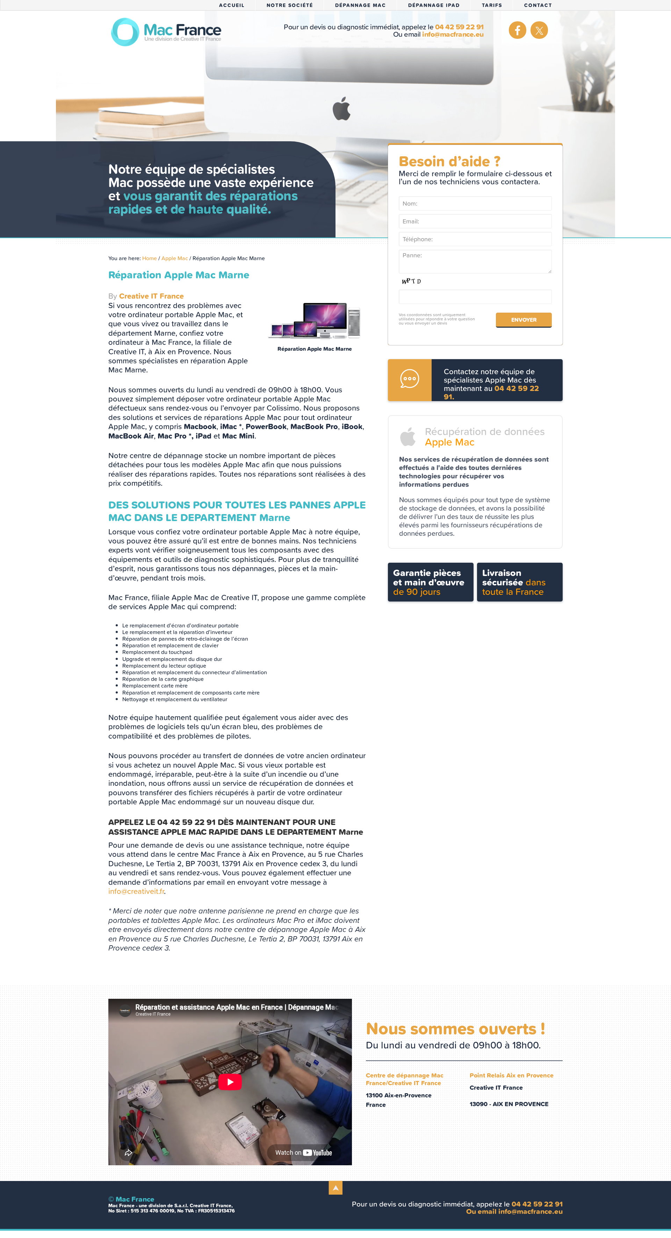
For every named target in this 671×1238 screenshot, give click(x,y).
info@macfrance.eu (453, 34)
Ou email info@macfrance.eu (514, 1211)
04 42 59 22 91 (459, 26)
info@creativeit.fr (136, 891)
